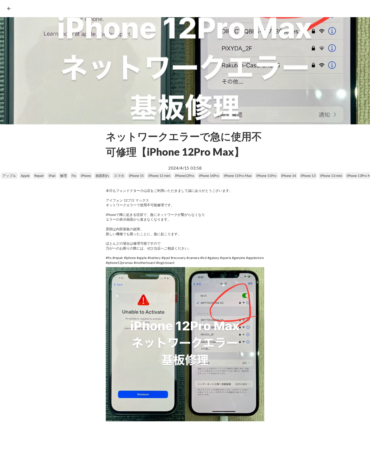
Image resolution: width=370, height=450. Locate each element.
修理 (63, 175)
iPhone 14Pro (209, 175)
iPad (52, 175)
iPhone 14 (288, 175)
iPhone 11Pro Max (238, 175)
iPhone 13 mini (331, 175)
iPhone (86, 175)
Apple (25, 175)
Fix (74, 175)
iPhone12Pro (184, 175)
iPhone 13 (308, 175)
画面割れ (102, 175)
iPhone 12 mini (159, 175)
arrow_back (9, 8)
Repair (39, 175)
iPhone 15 (136, 175)
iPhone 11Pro (266, 175)
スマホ (119, 175)
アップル (9, 175)
